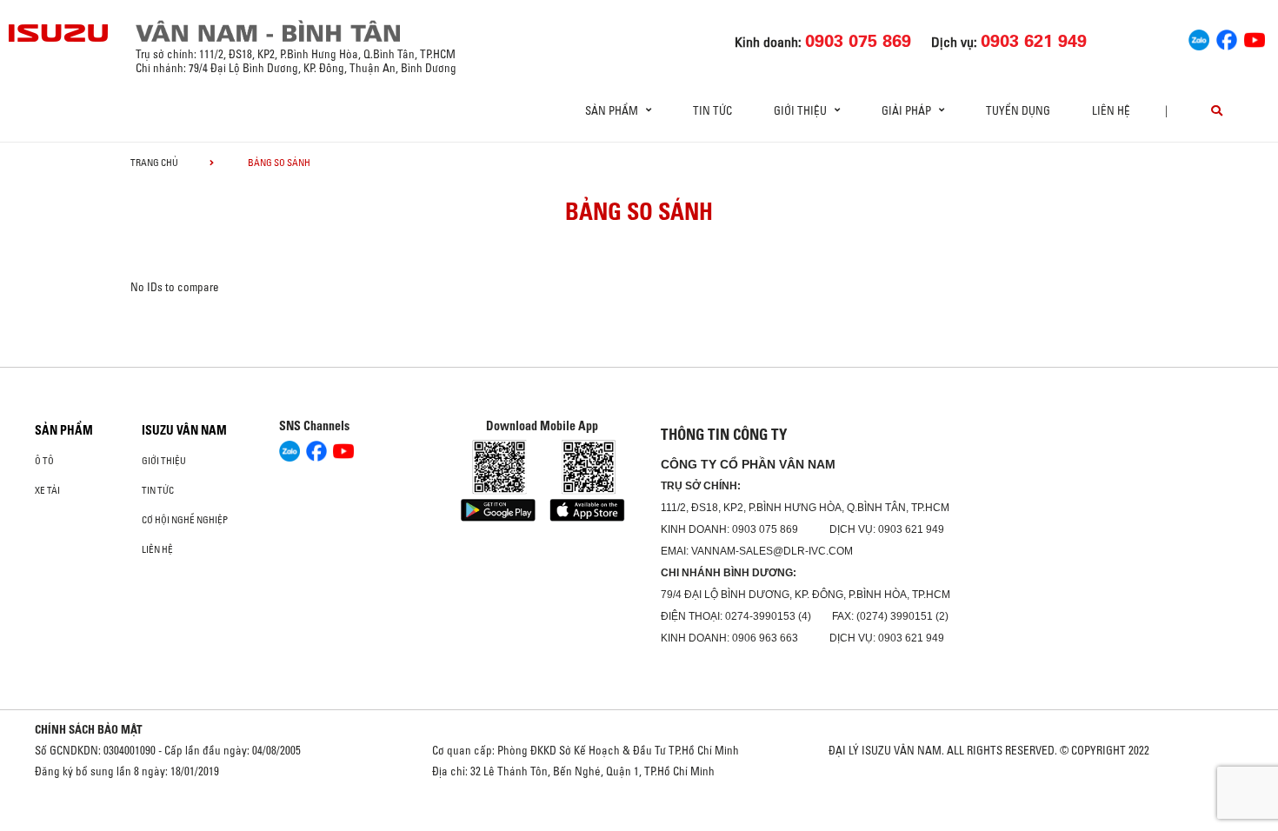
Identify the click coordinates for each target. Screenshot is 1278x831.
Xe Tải (47, 490)
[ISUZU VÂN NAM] (59, 33)
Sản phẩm (64, 430)
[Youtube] (1254, 37)
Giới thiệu (164, 461)
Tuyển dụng (1018, 110)
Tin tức (712, 110)
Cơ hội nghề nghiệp (185, 520)
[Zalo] (1198, 37)
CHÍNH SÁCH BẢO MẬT (89, 729)
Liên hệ (1111, 110)
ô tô (44, 461)
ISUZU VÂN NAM (184, 430)
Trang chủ (154, 162)
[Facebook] (1226, 37)
